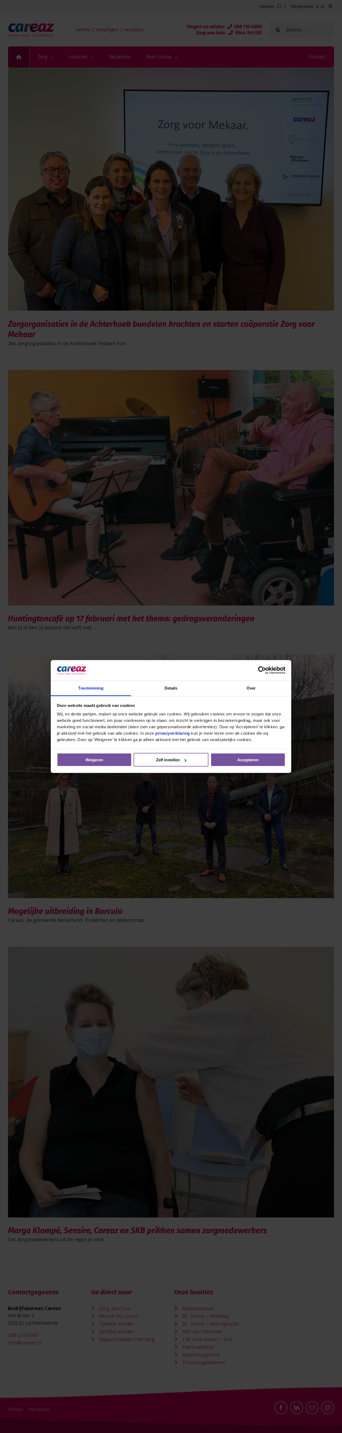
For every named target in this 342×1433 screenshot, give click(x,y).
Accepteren (248, 760)
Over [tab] (251, 688)
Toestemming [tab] (90, 688)
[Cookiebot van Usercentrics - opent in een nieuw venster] (262, 670)
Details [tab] (171, 688)
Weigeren (94, 760)
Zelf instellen (168, 760)
